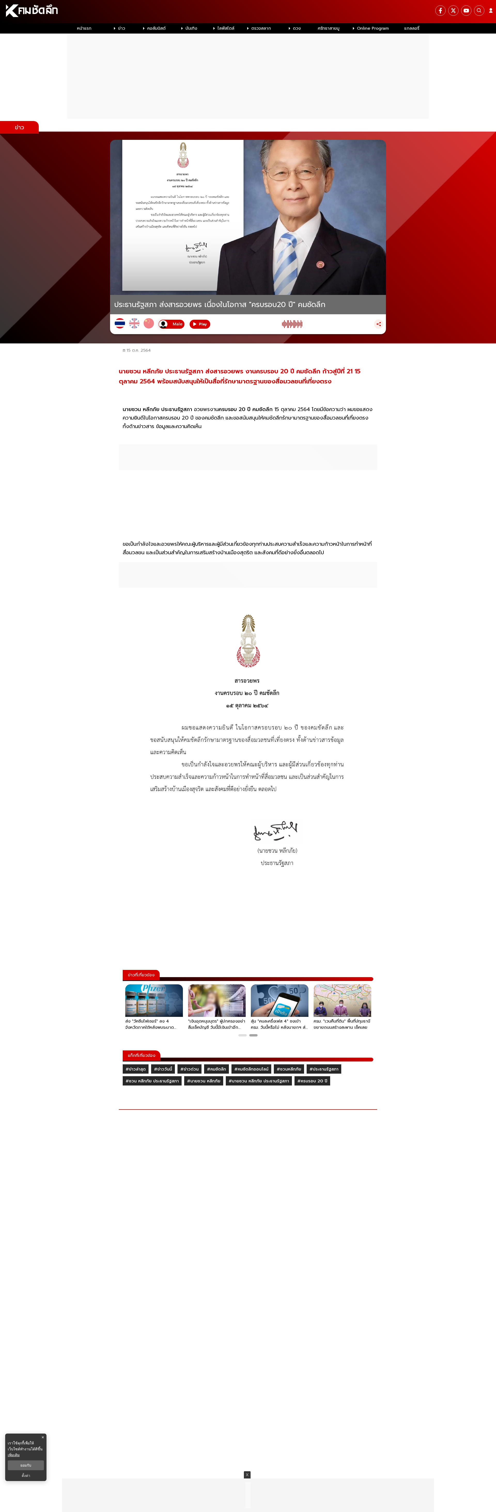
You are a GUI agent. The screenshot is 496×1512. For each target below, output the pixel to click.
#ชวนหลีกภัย (289, 1069)
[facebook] (440, 10)
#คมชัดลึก (216, 1069)
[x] (453, 10)
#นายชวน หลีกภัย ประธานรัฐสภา (259, 1081)
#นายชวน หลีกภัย (203, 1081)
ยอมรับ (25, 1465)
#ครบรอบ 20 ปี (312, 1081)
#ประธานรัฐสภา (323, 1069)
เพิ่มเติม (14, 1454)
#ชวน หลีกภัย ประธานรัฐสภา (152, 1081)
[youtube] (466, 10)
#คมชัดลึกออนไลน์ (251, 1069)
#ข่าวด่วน (189, 1069)
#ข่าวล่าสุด (136, 1069)
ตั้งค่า (26, 1476)
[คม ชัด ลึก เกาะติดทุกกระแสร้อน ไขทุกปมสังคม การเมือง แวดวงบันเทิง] (248, 11)
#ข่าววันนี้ (163, 1069)
